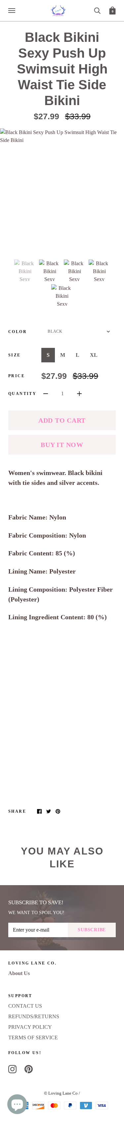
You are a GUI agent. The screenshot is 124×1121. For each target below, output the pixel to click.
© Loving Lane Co (61, 1093)
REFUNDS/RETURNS (33, 1016)
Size (14, 355)
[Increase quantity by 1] (79, 393)
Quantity (22, 393)
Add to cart (62, 420)
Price (16, 376)
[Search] (97, 10)
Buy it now (62, 444)
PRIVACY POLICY (30, 1027)
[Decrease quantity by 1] (45, 393)
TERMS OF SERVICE (33, 1037)
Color (17, 331)
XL (94, 355)
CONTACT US (25, 1006)
